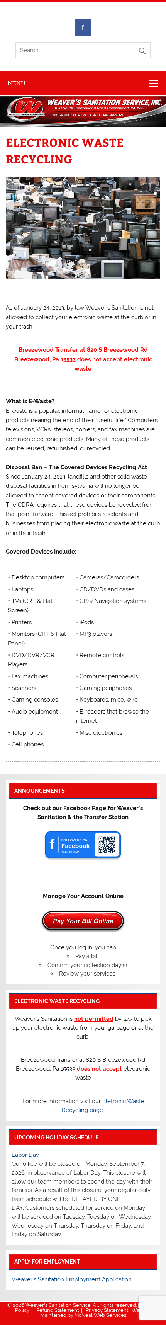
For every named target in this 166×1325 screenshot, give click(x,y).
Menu (16, 83)
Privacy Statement (107, 1310)
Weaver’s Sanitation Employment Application (72, 1279)
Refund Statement (57, 1310)
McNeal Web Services (100, 1315)
